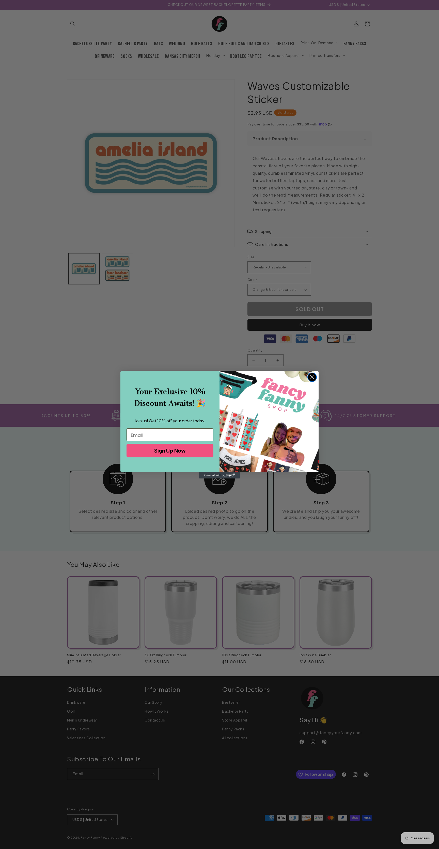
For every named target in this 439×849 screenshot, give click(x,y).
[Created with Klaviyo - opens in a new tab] (219, 475)
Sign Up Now (170, 450)
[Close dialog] (312, 377)
